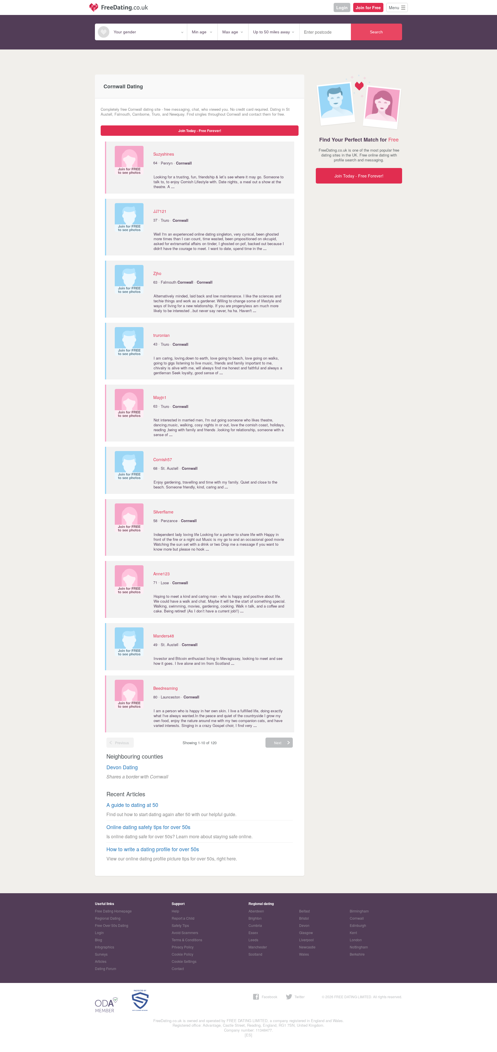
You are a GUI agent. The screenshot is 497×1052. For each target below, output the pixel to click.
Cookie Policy (182, 954)
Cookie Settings (184, 961)
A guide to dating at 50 (132, 804)
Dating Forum (105, 968)
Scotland (255, 954)
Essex (253, 932)
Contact (178, 968)
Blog (98, 939)
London (356, 939)
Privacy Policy (183, 946)
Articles (100, 961)
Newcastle (307, 946)
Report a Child (183, 918)
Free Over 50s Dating (111, 925)
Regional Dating (108, 918)
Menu (394, 7)
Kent (353, 932)
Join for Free (368, 7)
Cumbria (255, 925)
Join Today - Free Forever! (199, 130)
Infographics (104, 946)
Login (342, 7)
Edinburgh (358, 925)
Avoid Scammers (185, 932)
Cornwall (357, 918)
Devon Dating (122, 767)
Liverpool (306, 939)
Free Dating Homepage (113, 910)
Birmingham (359, 910)
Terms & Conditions (187, 939)
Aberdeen (256, 910)
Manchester (257, 946)
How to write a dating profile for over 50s (152, 849)
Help (175, 910)
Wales (304, 954)
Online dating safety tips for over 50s (148, 826)
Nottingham (359, 946)
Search (376, 32)
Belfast (304, 910)
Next (277, 742)
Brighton (255, 918)
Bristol (304, 918)
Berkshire (357, 954)
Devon (304, 925)
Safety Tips (180, 925)
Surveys (101, 954)
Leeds (253, 939)
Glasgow (306, 932)
